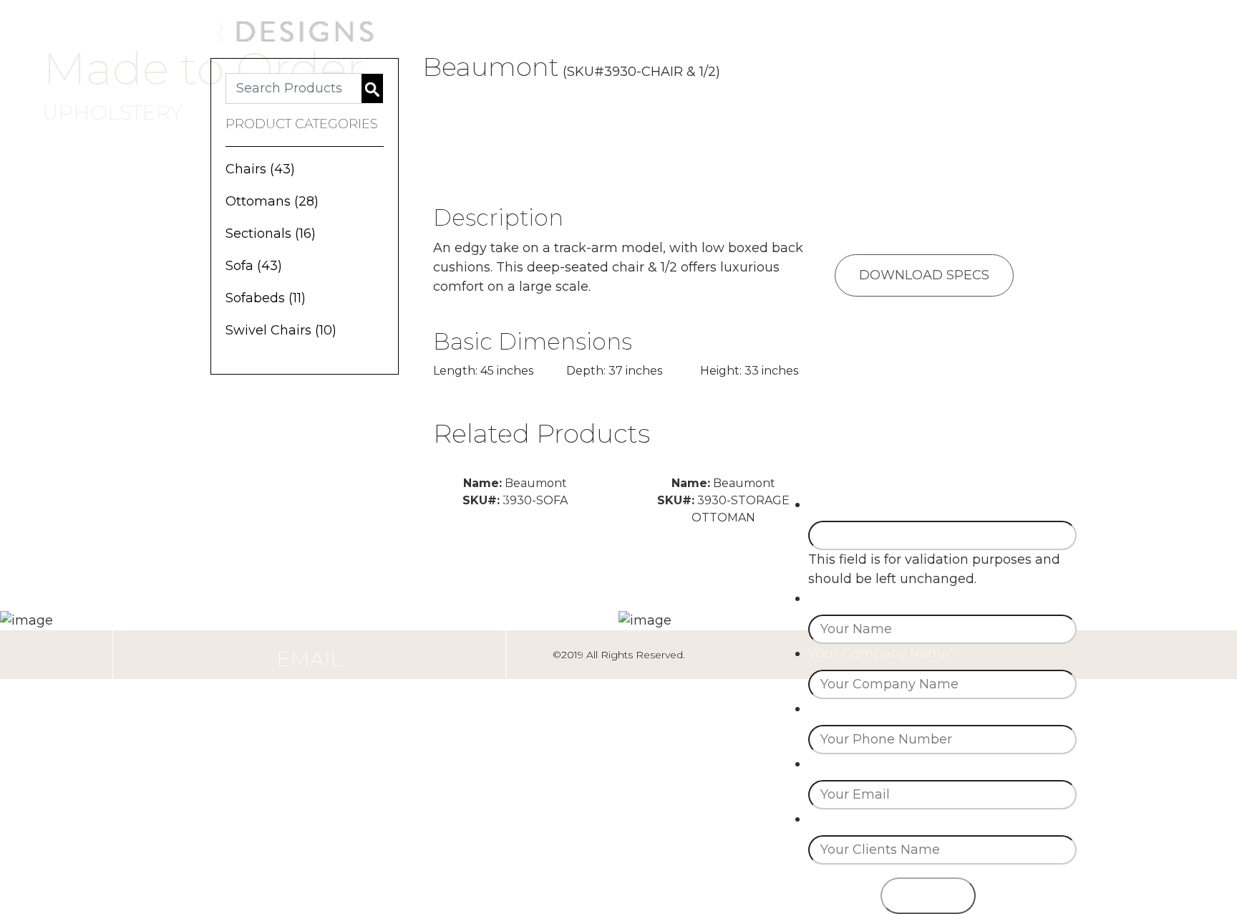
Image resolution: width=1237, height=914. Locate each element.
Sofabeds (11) (265, 298)
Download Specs (924, 275)
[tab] (931, 105)
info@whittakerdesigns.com (309, 690)
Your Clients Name (871, 819)
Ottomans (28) (272, 201)
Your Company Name (881, 653)
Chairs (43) (260, 169)
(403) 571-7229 (309, 624)
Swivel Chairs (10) (280, 330)
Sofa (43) (253, 266)
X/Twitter (836, 504)
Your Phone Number (879, 708)
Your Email (846, 763)
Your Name (847, 598)
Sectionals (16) (270, 233)
